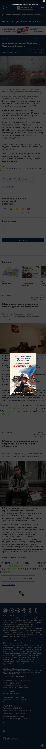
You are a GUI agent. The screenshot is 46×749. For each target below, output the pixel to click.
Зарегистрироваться (34, 247)
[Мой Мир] (26, 179)
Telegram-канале (19, 408)
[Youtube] (24, 610)
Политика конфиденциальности (14, 676)
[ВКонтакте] (4, 179)
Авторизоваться (12, 247)
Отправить (23, 240)
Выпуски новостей (21, 21)
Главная (6, 21)
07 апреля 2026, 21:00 (38, 434)
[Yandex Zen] (5, 610)
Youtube (21, 168)
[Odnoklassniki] (30, 610)
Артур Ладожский (9, 39)
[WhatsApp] (20, 179)
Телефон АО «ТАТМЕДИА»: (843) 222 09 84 (18, 719)
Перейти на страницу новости (16, 421)
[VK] (11, 610)
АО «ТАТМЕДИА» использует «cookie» (16, 669)
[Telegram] (9, 179)
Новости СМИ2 (8, 187)
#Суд (43, 295)
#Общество (39, 39)
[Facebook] (36, 610)
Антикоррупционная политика (14, 716)
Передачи (38, 21)
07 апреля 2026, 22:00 (38, 297)
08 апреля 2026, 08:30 (10, 52)
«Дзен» (4, 170)
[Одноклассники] (15, 179)
